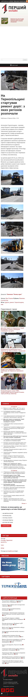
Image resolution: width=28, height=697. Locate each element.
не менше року (7, 515)
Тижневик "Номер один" (14, 294)
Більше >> (24, 503)
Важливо (22, 298)
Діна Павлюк (9, 298)
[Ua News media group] (14, 565)
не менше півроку (8, 520)
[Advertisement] (14, 41)
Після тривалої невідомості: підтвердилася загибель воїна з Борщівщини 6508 (12, 601)
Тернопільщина (19, 302)
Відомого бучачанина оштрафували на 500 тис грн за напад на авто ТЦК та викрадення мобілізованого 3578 (13, 641)
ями (2, 304)
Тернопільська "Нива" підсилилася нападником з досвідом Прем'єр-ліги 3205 (13, 653)
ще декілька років (8, 513)
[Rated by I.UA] (4, 694)
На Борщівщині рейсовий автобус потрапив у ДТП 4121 (13, 632)
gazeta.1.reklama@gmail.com (10, 683)
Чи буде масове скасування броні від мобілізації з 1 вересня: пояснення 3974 (12, 636)
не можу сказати (7, 518)
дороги (7, 302)
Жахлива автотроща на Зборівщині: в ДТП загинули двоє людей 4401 (12, 624)
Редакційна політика (8, 686)
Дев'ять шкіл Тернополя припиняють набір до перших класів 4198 (13, 628)
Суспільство (4, 300)
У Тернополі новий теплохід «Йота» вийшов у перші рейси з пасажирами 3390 (13, 649)
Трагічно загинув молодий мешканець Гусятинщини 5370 (11, 609)
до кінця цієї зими (8, 522)
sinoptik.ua (10, 551)
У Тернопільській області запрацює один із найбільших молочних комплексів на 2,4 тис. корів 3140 (13, 662)
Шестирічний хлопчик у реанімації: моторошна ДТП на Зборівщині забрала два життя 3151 (13, 657)
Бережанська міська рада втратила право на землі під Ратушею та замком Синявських (17, 20)
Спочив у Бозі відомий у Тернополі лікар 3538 (12, 645)
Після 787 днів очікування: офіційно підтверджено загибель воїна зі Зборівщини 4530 (13, 619)
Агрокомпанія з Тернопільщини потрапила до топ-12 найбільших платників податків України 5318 (13, 614)
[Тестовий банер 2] (14, 586)
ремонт (12, 302)
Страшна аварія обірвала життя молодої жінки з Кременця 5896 (13, 605)
